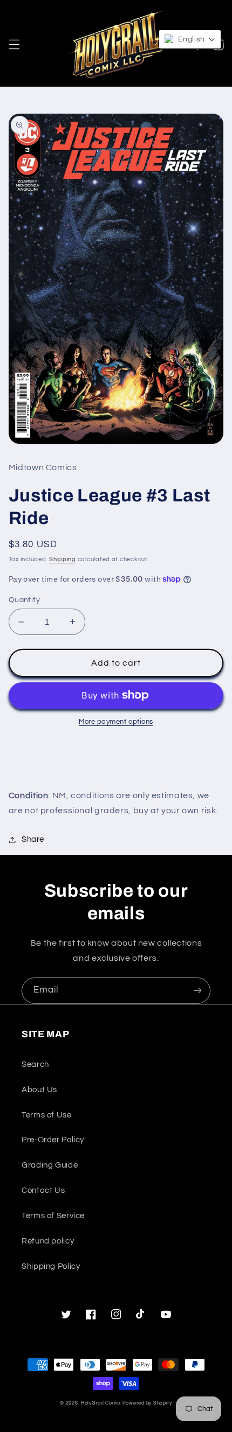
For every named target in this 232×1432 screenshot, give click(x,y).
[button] (14, 44)
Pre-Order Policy (53, 1140)
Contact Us (43, 1190)
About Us (39, 1090)
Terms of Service (53, 1216)
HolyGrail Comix (101, 1403)
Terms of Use (47, 1115)
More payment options (116, 721)
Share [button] (33, 839)
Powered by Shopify (147, 1403)
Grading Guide (50, 1165)
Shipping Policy (51, 1266)
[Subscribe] (197, 990)
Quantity (24, 600)
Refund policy (48, 1241)
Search (35, 1064)
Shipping (62, 559)
